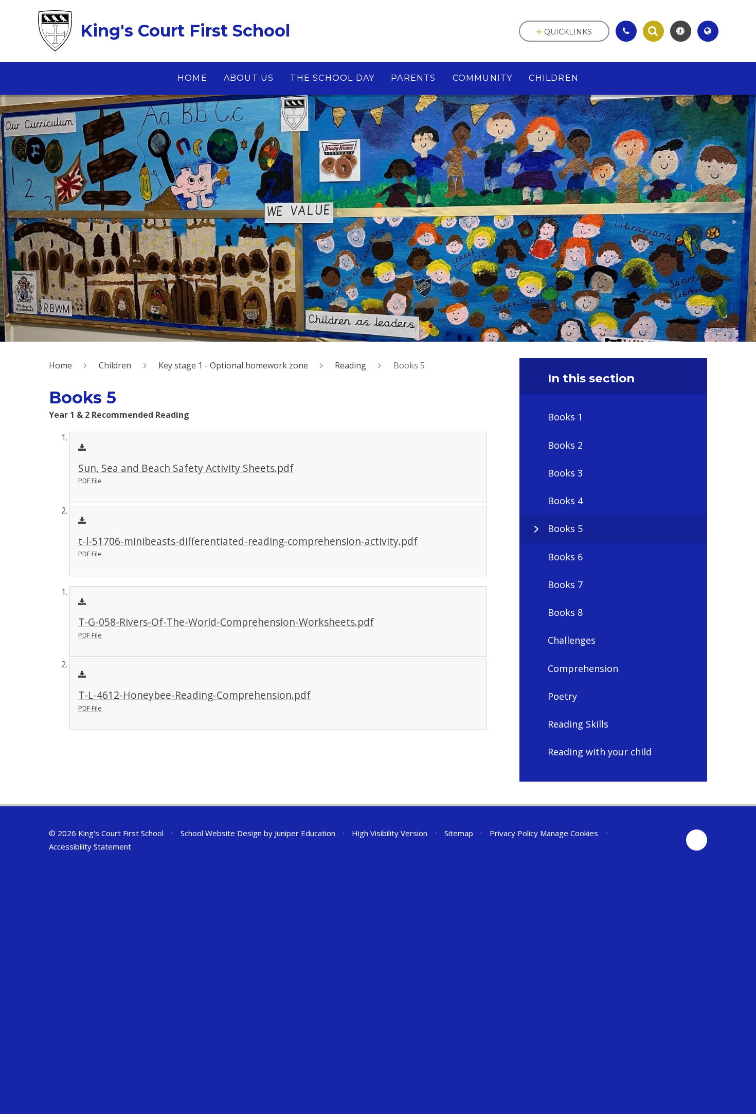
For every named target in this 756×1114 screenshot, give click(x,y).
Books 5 (409, 365)
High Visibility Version (389, 833)
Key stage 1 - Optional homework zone (233, 365)
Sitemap (458, 833)
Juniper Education (305, 833)
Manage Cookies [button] (569, 833)
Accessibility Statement (90, 846)
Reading (350, 365)
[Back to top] (696, 840)
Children (115, 365)
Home (60, 365)
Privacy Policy (514, 833)
